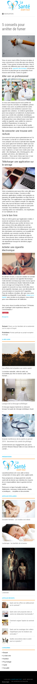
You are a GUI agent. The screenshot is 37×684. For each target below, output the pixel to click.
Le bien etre (7, 655)
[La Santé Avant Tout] (18, 10)
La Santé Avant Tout (16, 679)
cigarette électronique (19, 68)
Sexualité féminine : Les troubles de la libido (16, 520)
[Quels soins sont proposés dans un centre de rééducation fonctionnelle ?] (5, 614)
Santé (5, 665)
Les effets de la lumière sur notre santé (17, 368)
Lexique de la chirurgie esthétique (14, 404)
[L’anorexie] (18, 569)
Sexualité (6, 668)
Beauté (5, 652)
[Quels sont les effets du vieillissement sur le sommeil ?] (5, 605)
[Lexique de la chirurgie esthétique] (18, 390)
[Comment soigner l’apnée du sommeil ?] (5, 623)
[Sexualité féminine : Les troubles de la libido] (18, 508)
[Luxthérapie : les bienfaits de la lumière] (18, 532)
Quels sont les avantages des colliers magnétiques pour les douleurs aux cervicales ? (21, 631)
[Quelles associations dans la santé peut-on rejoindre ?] (5, 641)
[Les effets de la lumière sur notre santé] (18, 354)
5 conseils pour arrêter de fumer (14, 27)
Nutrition (6, 659)
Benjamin (5, 317)
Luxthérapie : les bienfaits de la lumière (14, 543)
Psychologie (7, 662)
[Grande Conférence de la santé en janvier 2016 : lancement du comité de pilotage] (18, 425)
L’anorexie (5, 593)
